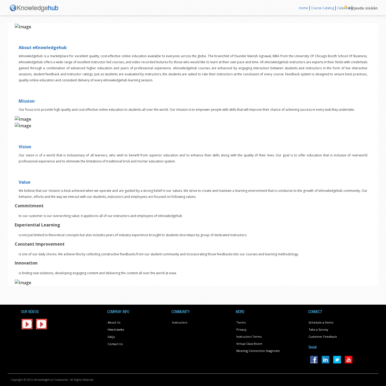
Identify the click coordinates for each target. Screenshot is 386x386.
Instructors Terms (249, 337)
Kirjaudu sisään (363, 8)
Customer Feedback (323, 337)
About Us (114, 322)
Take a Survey (318, 329)
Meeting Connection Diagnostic (258, 351)
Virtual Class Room (249, 344)
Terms (241, 322)
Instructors (179, 322)
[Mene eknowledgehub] (34, 7)
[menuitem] (304, 8)
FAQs (111, 337)
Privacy (241, 329)
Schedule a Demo (321, 322)
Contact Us (115, 344)
